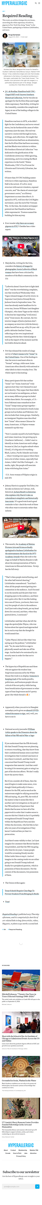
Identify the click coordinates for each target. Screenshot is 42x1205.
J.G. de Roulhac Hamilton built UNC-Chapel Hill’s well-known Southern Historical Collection (20, 94)
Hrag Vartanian (14, 35)
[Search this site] (35, 3)
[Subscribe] (37, 1186)
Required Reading (15, 929)
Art (3, 11)
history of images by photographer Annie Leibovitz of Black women (21, 269)
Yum (7, 901)
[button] (23, 1150)
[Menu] (39, 3)
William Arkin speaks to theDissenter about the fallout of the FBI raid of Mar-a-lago (21, 732)
